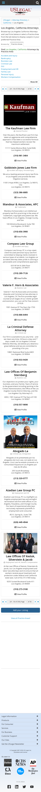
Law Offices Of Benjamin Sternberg (21, 373)
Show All (34, 82)
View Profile (22, 160)
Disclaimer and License (20, 752)
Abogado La (20, 451)
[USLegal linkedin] (16, 786)
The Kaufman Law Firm (20, 128)
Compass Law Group (20, 243)
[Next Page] (35, 89)
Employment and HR (9, 69)
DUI (2, 66)
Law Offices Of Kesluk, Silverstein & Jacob (20, 557)
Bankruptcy (6, 58)
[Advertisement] (20, 644)
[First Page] (3, 89)
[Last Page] (38, 89)
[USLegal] (20, 8)
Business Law (6, 61)
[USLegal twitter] (24, 786)
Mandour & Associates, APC (20, 204)
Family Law (6, 71)
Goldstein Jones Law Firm (20, 167)
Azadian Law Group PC (20, 490)
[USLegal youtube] (32, 786)
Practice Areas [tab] (16, 44)
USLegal (6, 20)
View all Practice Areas (20, 618)
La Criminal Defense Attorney (20, 328)
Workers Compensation (10, 77)
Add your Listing (20, 610)
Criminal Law (6, 63)
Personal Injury (7, 74)
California (7, 22)
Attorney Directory (20, 20)
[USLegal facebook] (9, 786)
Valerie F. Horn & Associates (20, 285)
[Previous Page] (6, 89)
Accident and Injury (9, 55)
